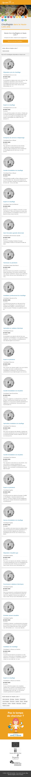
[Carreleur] (2, 20)
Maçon (21, 701)
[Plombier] (5, 17)
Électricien (12, 701)
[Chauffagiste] (11, 17)
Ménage (25, 701)
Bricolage (12, 699)
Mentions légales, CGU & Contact (15, 774)
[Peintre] (14, 17)
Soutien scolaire (6, 705)
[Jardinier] (5, 20)
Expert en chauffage (9, 105)
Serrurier (24, 703)
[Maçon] (26, 17)
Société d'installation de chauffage (13, 170)
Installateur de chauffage (10, 646)
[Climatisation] (23, 17)
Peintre (9, 703)
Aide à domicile (6, 699)
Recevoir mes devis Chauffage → (15, 41)
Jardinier (17, 701)
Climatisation (22, 699)
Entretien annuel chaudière (11, 615)
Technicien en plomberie (10, 263)
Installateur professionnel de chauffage (14, 295)
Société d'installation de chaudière (13, 390)
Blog (27, 773)
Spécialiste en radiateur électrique (13, 328)
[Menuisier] (17, 17)
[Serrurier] (2, 17)
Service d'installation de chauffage (13, 520)
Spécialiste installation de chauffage (13, 423)
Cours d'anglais (6, 701)
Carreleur (17, 699)
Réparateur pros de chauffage (12, 72)
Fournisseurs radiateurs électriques (13, 584)
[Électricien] (8, 17)
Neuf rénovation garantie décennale (13, 233)
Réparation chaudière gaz (10, 553)
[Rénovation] (20, 17)
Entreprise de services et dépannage (13, 137)
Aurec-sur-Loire (6, 51)
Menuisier (5, 703)
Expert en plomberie (9, 359)
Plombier (13, 703)
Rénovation (19, 703)
